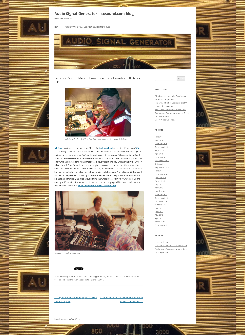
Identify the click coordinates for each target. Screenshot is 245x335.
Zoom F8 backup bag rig (165, 120)
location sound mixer (116, 276)
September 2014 (162, 167)
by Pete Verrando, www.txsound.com (97, 185)
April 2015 (159, 153)
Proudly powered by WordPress (67, 319)
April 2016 (159, 140)
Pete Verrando (132, 276)
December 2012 (161, 198)
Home (56, 27)
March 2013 (160, 191)
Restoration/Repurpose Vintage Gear (171, 249)
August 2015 (160, 150)
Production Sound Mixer (64, 280)
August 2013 (160, 181)
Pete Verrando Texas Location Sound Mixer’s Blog (87, 27)
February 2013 (161, 194)
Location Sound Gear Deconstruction (171, 245)
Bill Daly (103, 276)
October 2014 (160, 164)
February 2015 (161, 157)
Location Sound (82, 276)
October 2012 (160, 204)
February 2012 (161, 225)
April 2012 (159, 218)
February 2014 (161, 174)
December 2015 (161, 147)
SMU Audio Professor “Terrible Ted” (170, 109)
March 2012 (160, 221)
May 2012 (159, 215)
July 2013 (158, 184)
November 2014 (162, 160)
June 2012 (159, 211)
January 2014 (160, 177)
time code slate (82, 280)
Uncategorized (161, 252)
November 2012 (162, 201)
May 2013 (159, 187)
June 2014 (159, 170)
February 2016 (161, 143)
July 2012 (158, 208)
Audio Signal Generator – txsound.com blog (94, 13)
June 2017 (159, 137)
